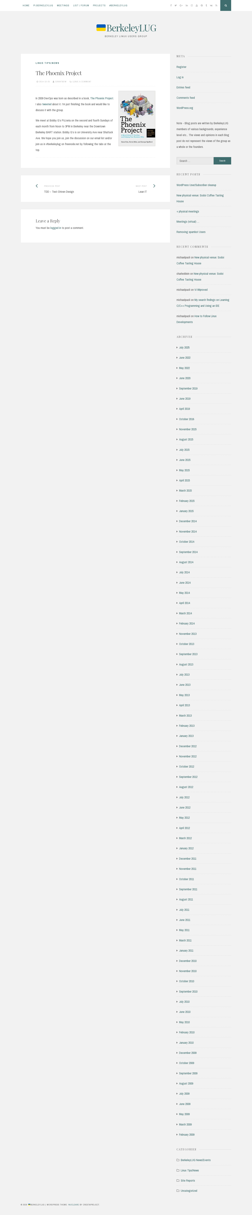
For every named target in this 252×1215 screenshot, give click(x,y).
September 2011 (188, 889)
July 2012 (184, 797)
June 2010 (184, 1012)
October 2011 (186, 879)
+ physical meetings (188, 211)
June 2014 (184, 583)
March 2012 (185, 838)
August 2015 (186, 439)
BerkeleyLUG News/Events (196, 1160)
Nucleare (73, 1204)
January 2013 (186, 736)
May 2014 (184, 593)
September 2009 (188, 1073)
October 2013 (186, 644)
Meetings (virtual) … (188, 221)
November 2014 (187, 531)
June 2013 (184, 685)
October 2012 (186, 766)
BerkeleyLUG (131, 27)
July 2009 (184, 1094)
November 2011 (187, 869)
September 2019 (188, 388)
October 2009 (186, 1063)
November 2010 (187, 971)
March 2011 (185, 940)
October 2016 (186, 419)
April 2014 (184, 603)
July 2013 (184, 674)
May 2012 (184, 818)
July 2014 (184, 572)
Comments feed (186, 98)
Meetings (63, 5)
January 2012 (186, 848)
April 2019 (184, 409)
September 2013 (188, 654)
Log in (180, 77)
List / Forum (81, 5)
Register (181, 67)
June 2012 (184, 807)
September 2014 (188, 552)
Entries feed (183, 87)
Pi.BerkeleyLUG (43, 5)
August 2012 (186, 787)
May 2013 (184, 695)
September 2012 (188, 777)
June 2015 (184, 460)
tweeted (46, 104)
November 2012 (187, 756)
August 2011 (186, 899)
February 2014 (186, 623)
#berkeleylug (118, 5)
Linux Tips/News (47, 63)
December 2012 (187, 746)
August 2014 (186, 562)
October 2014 (186, 542)
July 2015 (184, 450)
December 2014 (187, 521)
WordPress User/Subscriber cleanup (196, 185)
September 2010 (188, 991)
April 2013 (184, 705)
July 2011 (184, 910)
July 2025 (184, 347)
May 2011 (184, 930)
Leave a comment (82, 81)
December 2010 (187, 961)
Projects (99, 5)
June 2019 (184, 399)
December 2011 (187, 859)
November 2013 (187, 634)
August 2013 (186, 664)
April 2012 (184, 828)
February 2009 (186, 1134)
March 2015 (185, 490)
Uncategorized (189, 1191)
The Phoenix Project (101, 98)
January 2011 (186, 950)
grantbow (61, 81)
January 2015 (186, 511)
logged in (55, 228)
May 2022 (184, 368)
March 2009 (185, 1124)
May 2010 (184, 1022)
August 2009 (186, 1083)
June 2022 (184, 358)
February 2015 (186, 501)
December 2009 (187, 1053)
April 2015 (184, 480)
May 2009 (184, 1114)
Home (26, 5)
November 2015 (187, 429)
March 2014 (185, 613)
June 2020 (184, 378)
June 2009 (184, 1104)
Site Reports (188, 1180)
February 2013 (186, 726)
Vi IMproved (201, 290)
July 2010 (184, 1002)
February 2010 (186, 1032)
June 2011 (184, 920)
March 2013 (185, 715)
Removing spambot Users (191, 232)
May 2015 (184, 470)
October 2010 (186, 981)
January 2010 (186, 1043)
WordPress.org (185, 108)
